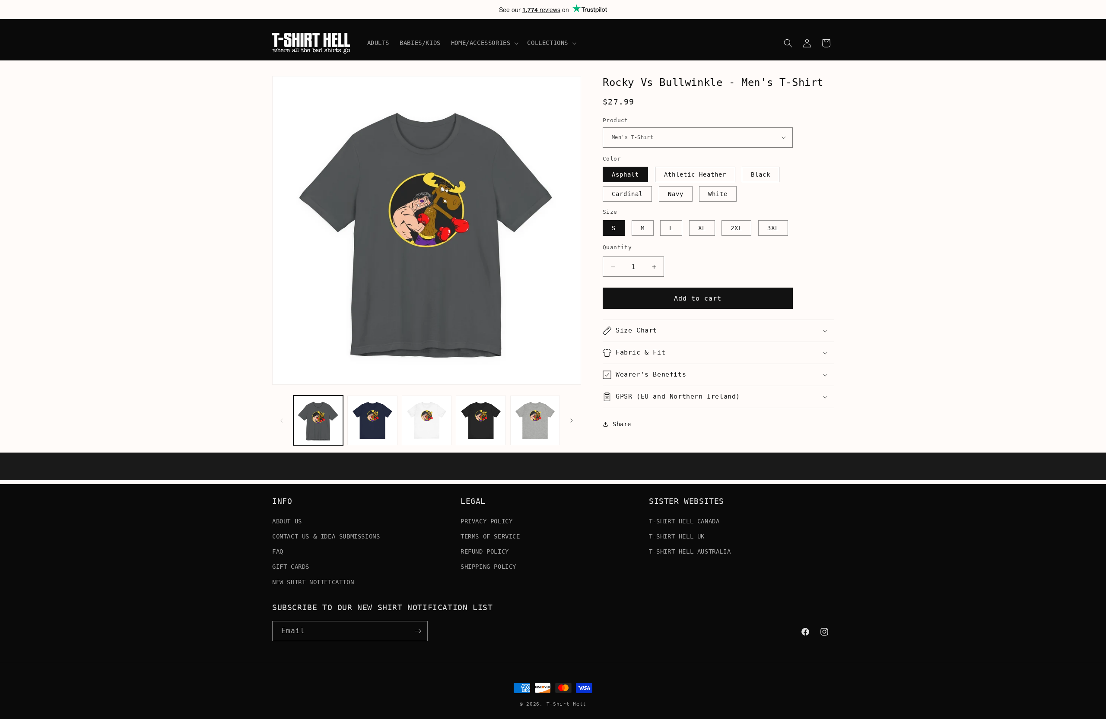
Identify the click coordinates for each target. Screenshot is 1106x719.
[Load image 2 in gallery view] (372, 420)
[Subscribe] (417, 631)
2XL (736, 228)
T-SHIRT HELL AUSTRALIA (690, 551)
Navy (675, 193)
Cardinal (627, 193)
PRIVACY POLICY (486, 520)
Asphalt (625, 174)
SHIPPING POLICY (488, 566)
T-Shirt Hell (566, 704)
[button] (484, 43)
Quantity (617, 247)
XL (702, 228)
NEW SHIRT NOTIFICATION (313, 581)
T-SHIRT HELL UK (677, 535)
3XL (773, 228)
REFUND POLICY (485, 551)
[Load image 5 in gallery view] (535, 420)
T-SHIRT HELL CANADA (684, 520)
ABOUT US (287, 520)
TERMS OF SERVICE (490, 535)
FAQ (277, 551)
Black (760, 174)
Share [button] (622, 424)
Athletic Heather (695, 174)
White (718, 193)
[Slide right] (571, 420)
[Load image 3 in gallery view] (426, 420)
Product (615, 120)
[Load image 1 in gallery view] (318, 420)
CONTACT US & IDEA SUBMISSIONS (326, 535)
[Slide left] (281, 420)
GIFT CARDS (290, 566)
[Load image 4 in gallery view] (480, 420)
